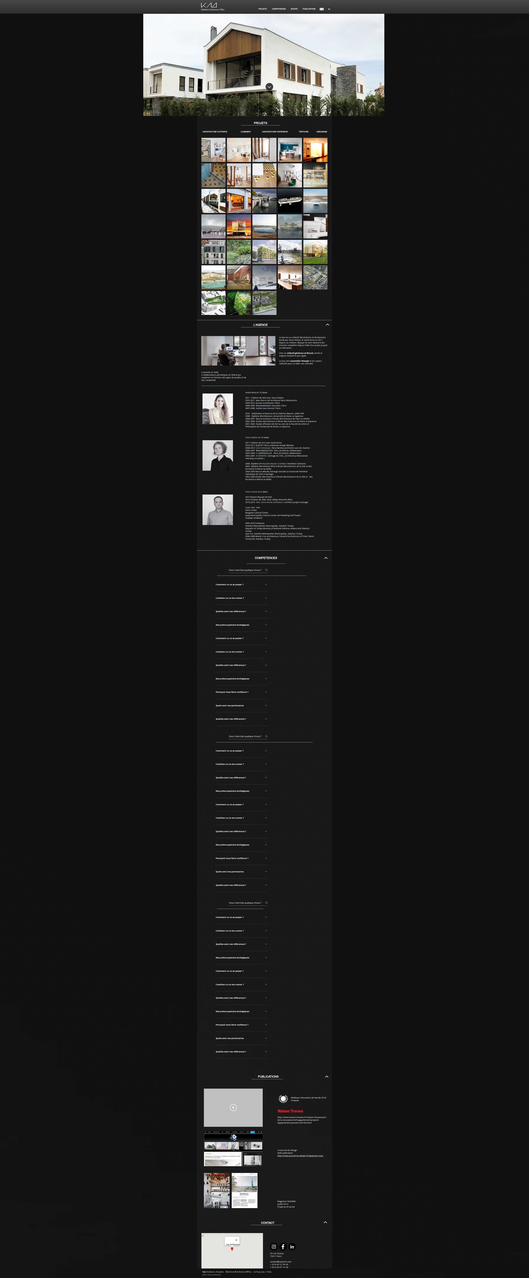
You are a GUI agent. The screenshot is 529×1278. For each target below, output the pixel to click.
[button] (329, 9)
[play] (377, 113)
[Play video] (233, 1107)
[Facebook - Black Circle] (283, 1247)
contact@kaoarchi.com (281, 1261)
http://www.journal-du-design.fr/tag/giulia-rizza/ (300, 1155)
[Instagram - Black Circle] (274, 1247)
